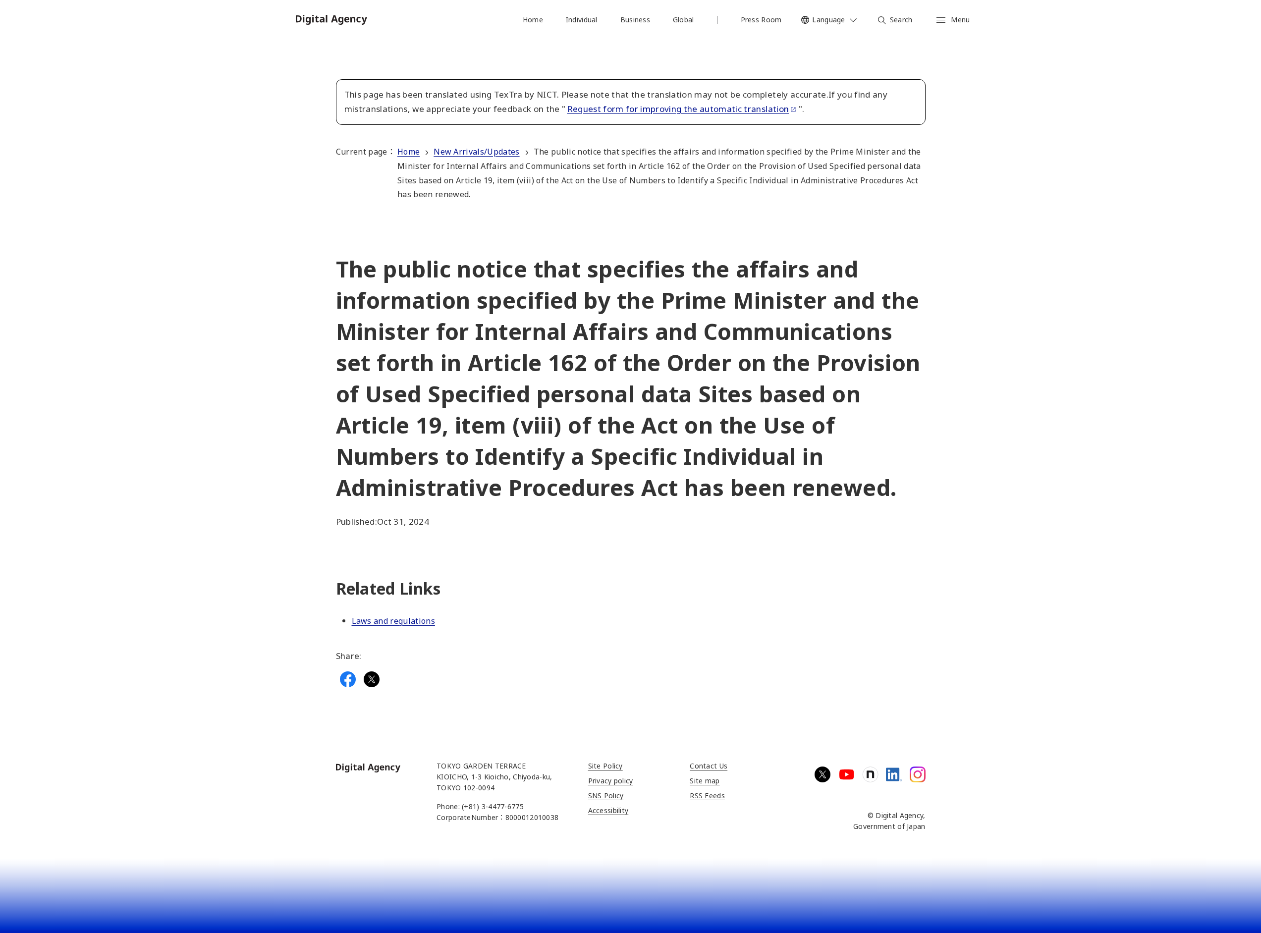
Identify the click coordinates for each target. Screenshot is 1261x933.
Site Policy (605, 765)
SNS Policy (606, 795)
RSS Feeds (707, 795)
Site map (704, 780)
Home (408, 151)
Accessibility (608, 810)
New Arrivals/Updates (476, 151)
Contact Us (708, 765)
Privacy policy (610, 780)
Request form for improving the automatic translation (678, 108)
